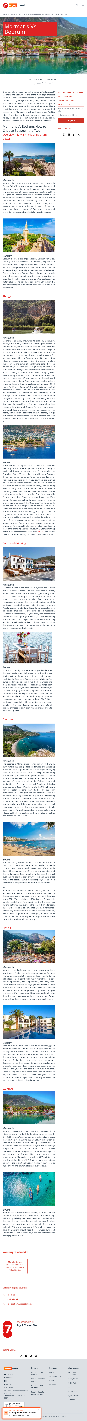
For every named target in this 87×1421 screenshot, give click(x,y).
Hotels (51, 1381)
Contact (70, 1387)
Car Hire (52, 1372)
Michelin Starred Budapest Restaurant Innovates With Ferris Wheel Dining (15, 1266)
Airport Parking (55, 1376)
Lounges (52, 1385)
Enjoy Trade (72, 1391)
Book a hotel (12, 1299)
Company (71, 1400)
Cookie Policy (72, 1383)
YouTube (9, 1374)
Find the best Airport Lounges (20, 1304)
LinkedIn (9, 1387)
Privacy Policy (73, 1379)
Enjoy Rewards (73, 1395)
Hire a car (11, 1295)
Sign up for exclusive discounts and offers (70, 110)
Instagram (10, 1384)
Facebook (9, 1378)
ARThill (41, 531)
